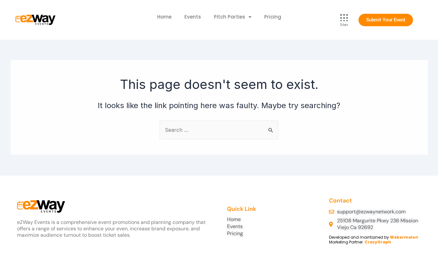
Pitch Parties (229, 16)
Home (164, 16)
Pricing (272, 16)
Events (192, 16)
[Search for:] (219, 130)
